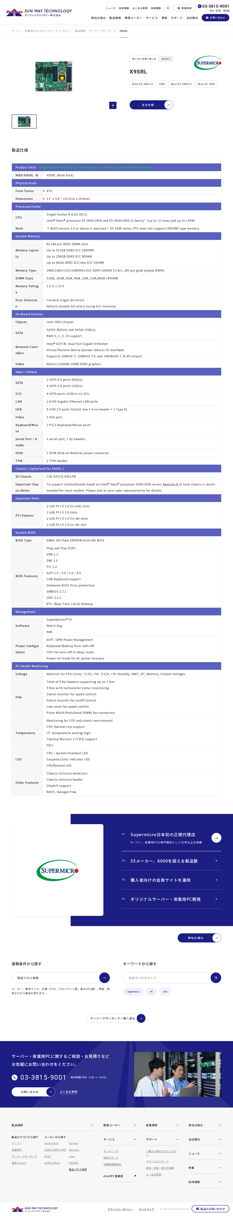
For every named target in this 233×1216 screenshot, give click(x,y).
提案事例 (151, 1125)
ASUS (47, 1156)
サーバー (17, 1143)
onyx (72, 1156)
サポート (177, 18)
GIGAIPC (74, 1163)
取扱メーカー (134, 18)
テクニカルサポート (157, 1161)
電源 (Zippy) (19, 1163)
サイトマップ (146, 1209)
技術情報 (124, 8)
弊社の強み (98, 18)
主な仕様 (148, 105)
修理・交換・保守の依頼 (160, 1168)
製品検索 (115, 18)
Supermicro (133, 991)
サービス (152, 18)
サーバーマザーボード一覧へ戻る (112, 1018)
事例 (164, 18)
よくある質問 (140, 8)
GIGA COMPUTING (55, 1150)
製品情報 (80, 31)
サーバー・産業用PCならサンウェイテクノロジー (41, 31)
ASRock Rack (52, 1163)
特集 (191, 1168)
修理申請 (186, 8)
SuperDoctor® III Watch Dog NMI (59, 625)
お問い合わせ (217, 17)
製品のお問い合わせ (212, 1209)
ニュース (111, 8)
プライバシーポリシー (120, 1209)
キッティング (111, 1151)
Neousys (74, 1150)
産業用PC (17, 1150)
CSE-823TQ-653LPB (61, 476)
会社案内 (192, 18)
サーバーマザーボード (102, 31)
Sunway (73, 1143)
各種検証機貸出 (112, 1164)
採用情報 (156, 8)
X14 (165, 991)
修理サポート (111, 1158)
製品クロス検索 (28, 978)
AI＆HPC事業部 (113, 1176)
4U (151, 991)
